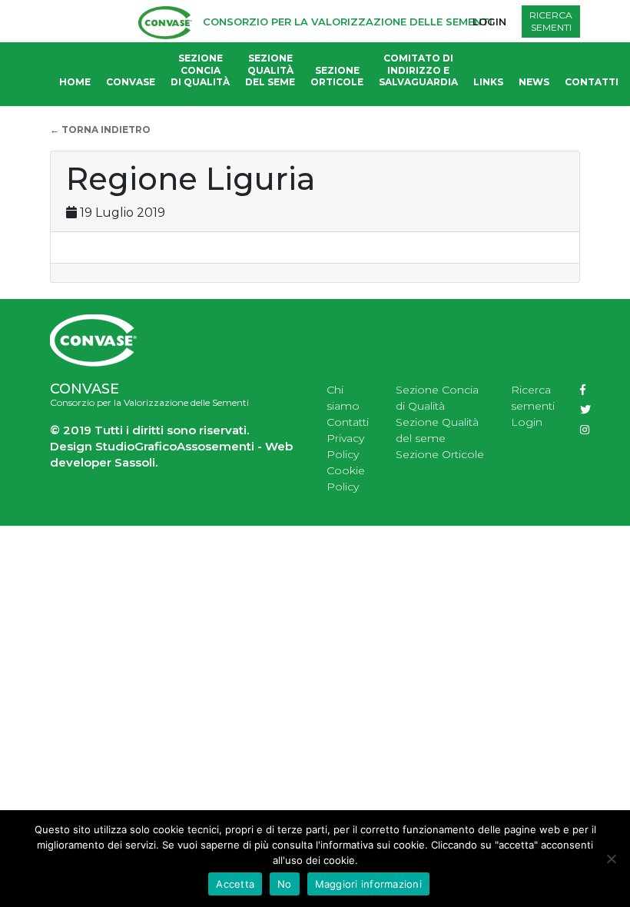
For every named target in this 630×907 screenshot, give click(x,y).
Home (75, 82)
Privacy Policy (345, 446)
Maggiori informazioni (368, 884)
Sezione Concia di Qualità (437, 398)
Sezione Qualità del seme (437, 430)
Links (488, 82)
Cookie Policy (346, 478)
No (284, 884)
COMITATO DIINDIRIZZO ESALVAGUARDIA (418, 70)
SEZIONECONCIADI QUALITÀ (200, 70)
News (534, 82)
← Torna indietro (100, 129)
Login (526, 422)
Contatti (591, 82)
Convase (130, 82)
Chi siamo (343, 398)
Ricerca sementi (533, 398)
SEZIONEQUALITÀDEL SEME (270, 70)
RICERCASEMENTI (550, 21)
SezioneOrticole (336, 76)
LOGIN (489, 21)
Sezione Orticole (440, 454)
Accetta (235, 884)
